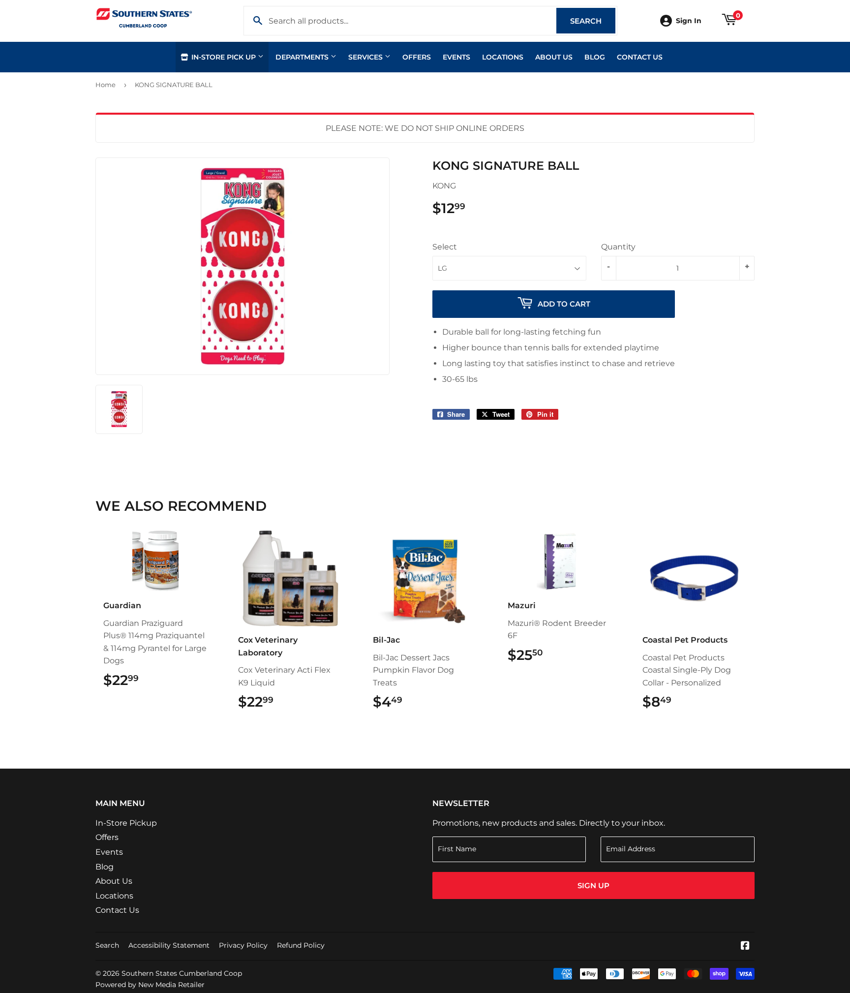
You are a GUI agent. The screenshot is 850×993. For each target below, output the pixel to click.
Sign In (688, 21)
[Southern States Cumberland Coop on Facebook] (745, 946)
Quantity (618, 246)
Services (366, 57)
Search (592, 21)
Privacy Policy (243, 945)
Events (456, 57)
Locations (502, 57)
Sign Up (593, 885)
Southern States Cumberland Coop (181, 973)
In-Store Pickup (126, 823)
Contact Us (640, 57)
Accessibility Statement (169, 945)
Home (105, 85)
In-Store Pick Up (223, 57)
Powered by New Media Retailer (150, 985)
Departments (303, 57)
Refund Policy (301, 945)
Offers (416, 57)
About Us (554, 57)
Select (444, 246)
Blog (594, 57)
